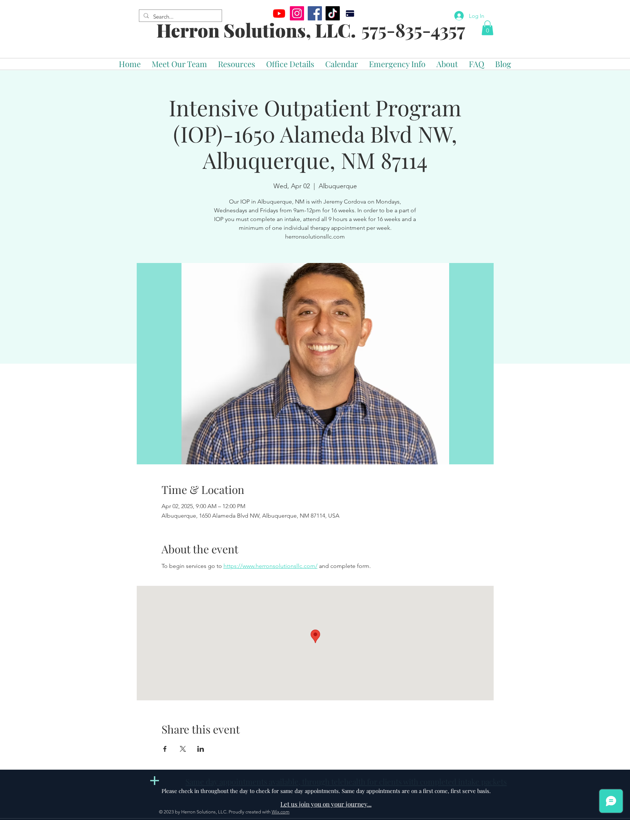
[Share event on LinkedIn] (200, 749)
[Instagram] (297, 13)
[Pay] (349, 13)
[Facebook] (315, 13)
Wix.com (280, 812)
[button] (487, 27)
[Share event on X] (182, 749)
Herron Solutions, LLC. (256, 30)
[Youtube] (279, 13)
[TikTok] (333, 13)
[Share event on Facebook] (165, 749)
